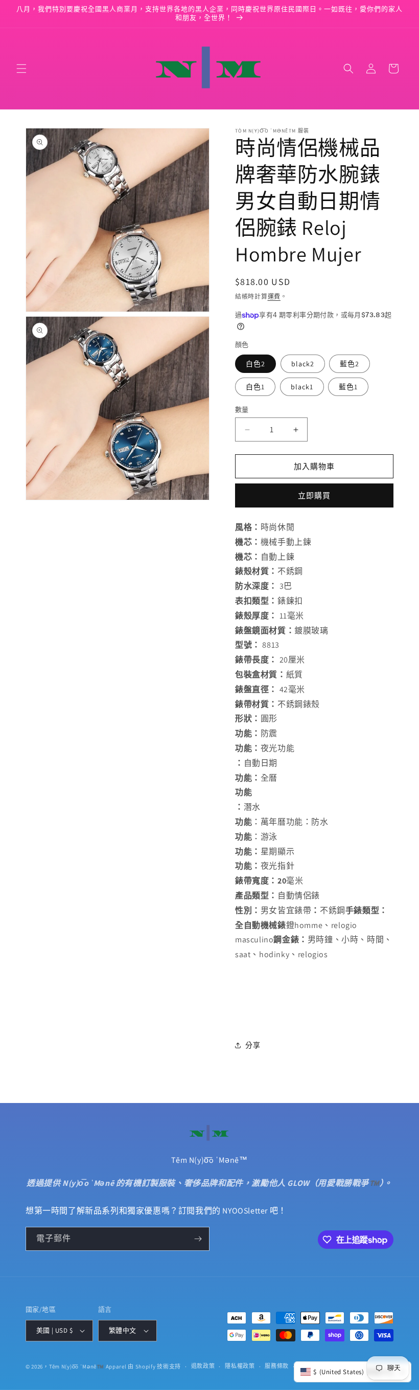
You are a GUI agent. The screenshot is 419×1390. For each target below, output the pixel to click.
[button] (21, 68)
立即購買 (314, 495)
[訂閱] (198, 1239)
